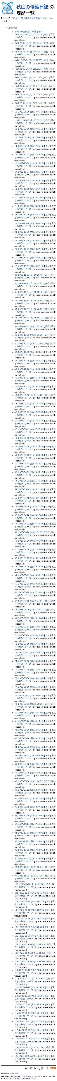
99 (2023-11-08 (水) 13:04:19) (28, 875)
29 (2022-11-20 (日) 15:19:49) (28, 275)
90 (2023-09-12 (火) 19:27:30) (29, 798)
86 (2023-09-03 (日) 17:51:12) (29, 764)
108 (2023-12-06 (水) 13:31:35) (29, 953)
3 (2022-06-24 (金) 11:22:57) (28, 51)
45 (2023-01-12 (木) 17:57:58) (29, 412)
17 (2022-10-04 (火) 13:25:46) (29, 172)
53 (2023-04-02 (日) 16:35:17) (29, 481)
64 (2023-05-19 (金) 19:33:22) (29, 575)
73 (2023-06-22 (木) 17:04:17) (29, 652)
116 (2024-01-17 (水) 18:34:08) (29, 1021)
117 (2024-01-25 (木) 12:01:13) (29, 1030)
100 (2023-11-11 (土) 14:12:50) (29, 884)
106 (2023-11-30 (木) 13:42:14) (29, 936)
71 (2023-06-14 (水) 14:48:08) (29, 635)
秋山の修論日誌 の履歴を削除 (28, 31)
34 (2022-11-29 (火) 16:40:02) (28, 317)
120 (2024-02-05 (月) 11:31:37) (29, 1056)
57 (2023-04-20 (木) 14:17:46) (29, 515)
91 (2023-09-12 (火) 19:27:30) (29, 807)
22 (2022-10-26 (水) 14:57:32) (29, 214)
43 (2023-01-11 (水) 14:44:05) (28, 395)
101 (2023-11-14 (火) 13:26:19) (29, 893)
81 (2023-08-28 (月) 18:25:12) (29, 721)
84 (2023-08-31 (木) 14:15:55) (29, 747)
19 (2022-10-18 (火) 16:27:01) (29, 189)
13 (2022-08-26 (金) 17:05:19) (29, 137)
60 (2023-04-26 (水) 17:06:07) (29, 541)
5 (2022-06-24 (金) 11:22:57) (28, 69)
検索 (27, 18)
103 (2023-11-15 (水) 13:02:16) (29, 910)
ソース (28, 37)
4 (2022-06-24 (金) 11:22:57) (28, 60)
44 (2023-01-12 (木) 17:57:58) (29, 403)
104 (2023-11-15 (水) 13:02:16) (29, 918)
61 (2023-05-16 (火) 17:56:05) (29, 549)
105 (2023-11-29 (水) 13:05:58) (29, 927)
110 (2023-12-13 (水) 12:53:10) (29, 970)
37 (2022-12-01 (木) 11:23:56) (28, 343)
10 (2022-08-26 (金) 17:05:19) (29, 112)
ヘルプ (45, 18)
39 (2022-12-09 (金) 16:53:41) (29, 360)
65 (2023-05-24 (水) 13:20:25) (29, 584)
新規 (15, 18)
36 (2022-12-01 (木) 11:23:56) (28, 335)
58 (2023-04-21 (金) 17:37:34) (29, 523)
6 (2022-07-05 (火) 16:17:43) (28, 77)
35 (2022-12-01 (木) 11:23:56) (28, 326)
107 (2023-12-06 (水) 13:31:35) (29, 944)
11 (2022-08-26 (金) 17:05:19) (28, 120)
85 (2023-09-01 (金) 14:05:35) (29, 755)
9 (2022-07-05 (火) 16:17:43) (28, 103)
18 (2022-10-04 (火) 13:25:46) (29, 180)
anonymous (14, 1073)
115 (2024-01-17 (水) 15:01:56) (29, 1013)
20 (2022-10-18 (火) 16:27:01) (29, 197)
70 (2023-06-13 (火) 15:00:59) (29, 626)
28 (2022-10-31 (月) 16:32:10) (29, 266)
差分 (46, 34)
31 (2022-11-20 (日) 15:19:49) (28, 292)
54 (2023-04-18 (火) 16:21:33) (29, 489)
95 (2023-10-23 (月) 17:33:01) (29, 841)
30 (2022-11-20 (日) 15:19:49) (28, 283)
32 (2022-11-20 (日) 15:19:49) (28, 300)
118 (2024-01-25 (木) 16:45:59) (29, 1038)
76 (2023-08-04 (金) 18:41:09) (29, 678)
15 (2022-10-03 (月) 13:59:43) (29, 154)
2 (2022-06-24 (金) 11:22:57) (28, 43)
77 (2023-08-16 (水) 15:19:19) (29, 687)
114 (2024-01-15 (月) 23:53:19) (29, 1004)
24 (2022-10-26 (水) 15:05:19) (29, 232)
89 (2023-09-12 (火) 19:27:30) (29, 790)
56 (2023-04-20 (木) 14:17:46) (29, 506)
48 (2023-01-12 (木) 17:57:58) (29, 438)
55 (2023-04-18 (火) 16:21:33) (29, 498)
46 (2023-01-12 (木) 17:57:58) (29, 420)
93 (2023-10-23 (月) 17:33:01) (29, 824)
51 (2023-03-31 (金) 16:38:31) (29, 463)
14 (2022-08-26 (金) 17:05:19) (29, 146)
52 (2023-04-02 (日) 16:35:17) (29, 472)
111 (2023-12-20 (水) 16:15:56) (29, 978)
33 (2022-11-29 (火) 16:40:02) (28, 309)
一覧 (21, 18)
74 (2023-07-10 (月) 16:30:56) (29, 661)
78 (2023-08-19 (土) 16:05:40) (29, 695)
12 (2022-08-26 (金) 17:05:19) (29, 129)
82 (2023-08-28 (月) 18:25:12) (29, 730)
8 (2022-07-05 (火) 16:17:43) (28, 94)
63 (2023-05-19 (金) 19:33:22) (29, 566)
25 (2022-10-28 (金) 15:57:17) (29, 240)
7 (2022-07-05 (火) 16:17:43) (28, 86)
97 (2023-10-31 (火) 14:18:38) (29, 858)
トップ (5, 18)
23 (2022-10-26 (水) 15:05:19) (29, 223)
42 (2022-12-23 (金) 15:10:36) (29, 386)
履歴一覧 (12, 27)
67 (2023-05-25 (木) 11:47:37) (28, 601)
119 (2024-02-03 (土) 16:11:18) (29, 1047)
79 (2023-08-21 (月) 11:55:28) (28, 704)
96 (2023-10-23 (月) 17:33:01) (29, 850)
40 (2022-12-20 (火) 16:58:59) (29, 369)
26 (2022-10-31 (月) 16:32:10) (29, 249)
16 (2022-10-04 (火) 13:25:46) (29, 163)
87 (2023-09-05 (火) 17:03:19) (29, 772)
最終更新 (35, 18)
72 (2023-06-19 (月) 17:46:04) (29, 644)
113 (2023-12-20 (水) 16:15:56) (29, 996)
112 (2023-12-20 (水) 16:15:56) (29, 987)
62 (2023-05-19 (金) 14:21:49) (29, 558)
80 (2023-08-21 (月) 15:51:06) (29, 712)
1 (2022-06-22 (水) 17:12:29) (28, 34)
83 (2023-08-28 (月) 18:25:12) (29, 738)
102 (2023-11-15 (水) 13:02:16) (29, 901)
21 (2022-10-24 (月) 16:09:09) (29, 206)
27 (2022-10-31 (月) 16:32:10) (29, 257)
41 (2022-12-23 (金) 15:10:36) (29, 377)
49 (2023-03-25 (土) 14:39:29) (29, 446)
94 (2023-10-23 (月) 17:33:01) (29, 833)
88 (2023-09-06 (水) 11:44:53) (28, 781)
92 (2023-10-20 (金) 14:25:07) (29, 815)
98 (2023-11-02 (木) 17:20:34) (28, 867)
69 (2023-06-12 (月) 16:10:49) (29, 618)
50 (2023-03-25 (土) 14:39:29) (29, 455)
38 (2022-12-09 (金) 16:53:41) (29, 352)
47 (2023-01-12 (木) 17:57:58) (29, 429)
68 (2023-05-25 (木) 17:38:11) (28, 609)
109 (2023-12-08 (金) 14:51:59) (29, 961)
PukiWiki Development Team (32, 1076)
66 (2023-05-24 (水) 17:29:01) (29, 592)
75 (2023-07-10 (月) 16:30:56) (29, 669)
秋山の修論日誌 (32, 6)
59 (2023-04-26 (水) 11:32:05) (28, 532)
